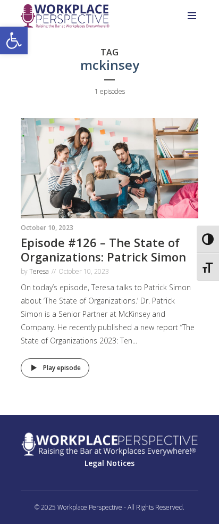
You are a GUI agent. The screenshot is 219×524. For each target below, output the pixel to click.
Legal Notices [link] (109, 463)
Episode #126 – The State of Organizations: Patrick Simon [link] (103, 249)
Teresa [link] (39, 271)
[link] (14, 40)
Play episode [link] (62, 367)
